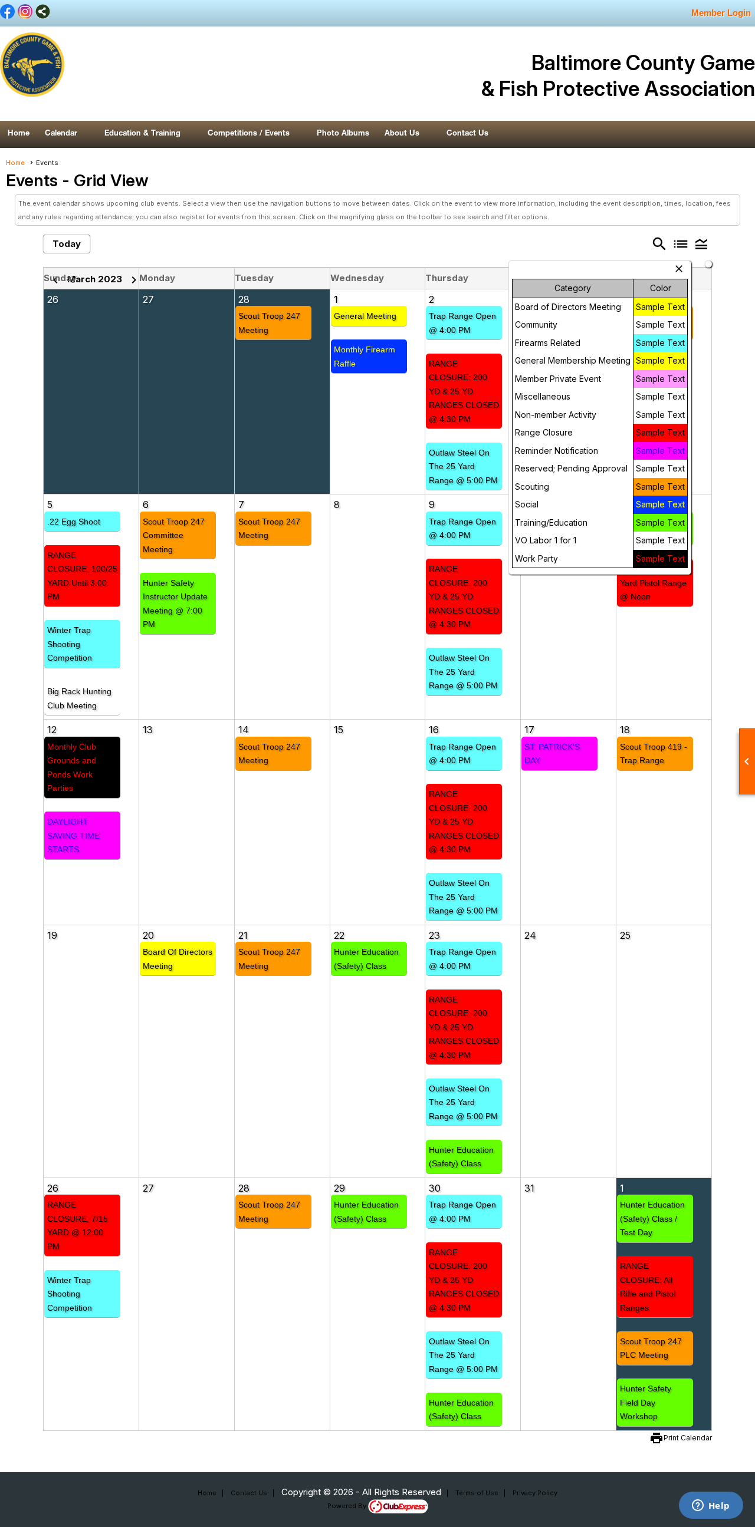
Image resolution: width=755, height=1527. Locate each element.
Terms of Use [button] (476, 1493)
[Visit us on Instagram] (25, 12)
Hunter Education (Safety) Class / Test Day (652, 1218)
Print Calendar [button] (688, 1437)
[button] (67, 134)
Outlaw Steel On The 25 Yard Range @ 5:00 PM (463, 466)
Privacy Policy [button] (535, 1493)
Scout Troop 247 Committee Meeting (174, 535)
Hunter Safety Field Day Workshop (645, 1402)
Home (18, 134)
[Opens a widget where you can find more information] (710, 1506)
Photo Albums (343, 134)
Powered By (347, 1506)
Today (66, 243)
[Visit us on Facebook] (7, 12)
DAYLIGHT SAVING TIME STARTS (73, 835)
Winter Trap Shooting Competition (69, 643)
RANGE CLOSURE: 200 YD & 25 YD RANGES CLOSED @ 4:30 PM (464, 391)
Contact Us (467, 134)
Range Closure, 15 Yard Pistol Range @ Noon (655, 582)
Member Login (721, 13)
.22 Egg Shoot (73, 521)
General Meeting (365, 316)
